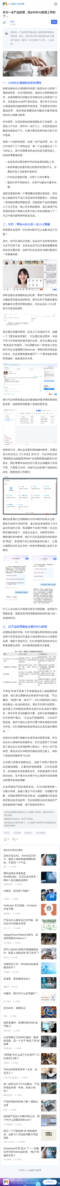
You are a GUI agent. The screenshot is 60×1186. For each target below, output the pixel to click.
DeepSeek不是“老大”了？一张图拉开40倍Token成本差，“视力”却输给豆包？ (21, 1152)
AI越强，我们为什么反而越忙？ (21, 993)
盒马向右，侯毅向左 (15, 1008)
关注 (54, 22)
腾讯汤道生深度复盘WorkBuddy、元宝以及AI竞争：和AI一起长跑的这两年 (21, 877)
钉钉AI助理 (40, 833)
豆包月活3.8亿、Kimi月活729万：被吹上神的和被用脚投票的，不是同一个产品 (20, 859)
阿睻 (12, 21)
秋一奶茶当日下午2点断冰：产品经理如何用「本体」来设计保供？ (21, 1087)
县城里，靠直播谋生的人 (17, 978)
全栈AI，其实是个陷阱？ (17, 891)
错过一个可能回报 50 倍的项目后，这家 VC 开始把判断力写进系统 (21, 1134)
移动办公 (28, 833)
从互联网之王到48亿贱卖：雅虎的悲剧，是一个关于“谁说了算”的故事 (22, 1041)
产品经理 (17, 833)
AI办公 (6, 833)
